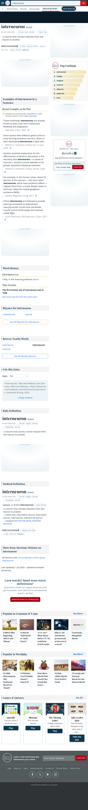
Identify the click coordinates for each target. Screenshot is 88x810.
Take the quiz (77, 738)
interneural (7, 345)
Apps (26, 768)
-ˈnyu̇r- (41, 32)
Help (10, 768)
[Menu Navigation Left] (2, 9)
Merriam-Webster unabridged (25, 599)
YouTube (48, 774)
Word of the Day (69, 149)
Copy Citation (26, 397)
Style (4, 376)
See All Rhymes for (24, 322)
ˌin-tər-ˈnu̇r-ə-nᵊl (28, 46)
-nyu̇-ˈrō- (14, 49)
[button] (51, 9)
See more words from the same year (19, 296)
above (36, 279)
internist (6, 349)
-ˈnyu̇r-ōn (39, 504)
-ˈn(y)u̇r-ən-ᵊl (27, 530)
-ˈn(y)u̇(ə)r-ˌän (11, 426)
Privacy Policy (62, 768)
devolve (68, 153)
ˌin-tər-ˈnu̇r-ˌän (25, 32)
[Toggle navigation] (2, 3)
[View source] (28, 130)
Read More (33, 116)
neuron (28, 314)
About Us (18, 768)
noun (29, 27)
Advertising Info (36, 768)
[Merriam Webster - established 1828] (7, 3)
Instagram (55, 774)
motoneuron (9, 314)
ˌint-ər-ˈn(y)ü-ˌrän (27, 423)
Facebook (32, 774)
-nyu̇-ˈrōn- (9, 533)
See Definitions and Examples (68, 158)
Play (11, 728)
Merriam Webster (7, 758)
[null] (75, 153)
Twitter (40, 774)
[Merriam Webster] (69, 144)
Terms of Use (75, 768)
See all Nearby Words (24, 356)
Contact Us (49, 768)
